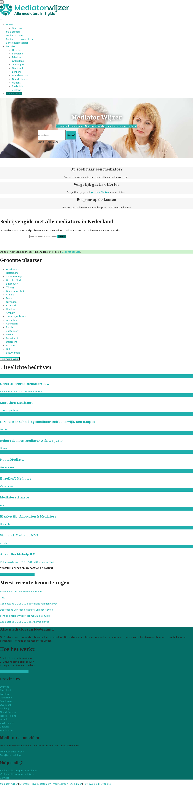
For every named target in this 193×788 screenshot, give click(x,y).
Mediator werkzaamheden (20, 39)
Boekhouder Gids (71, 251)
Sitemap (24, 783)
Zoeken (62, 237)
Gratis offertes (14, 93)
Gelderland (18, 60)
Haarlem (10, 309)
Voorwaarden (60, 783)
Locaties (10, 46)
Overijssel (17, 68)
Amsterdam (12, 269)
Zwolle (10, 327)
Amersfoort (12, 319)
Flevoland (17, 53)
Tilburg (10, 287)
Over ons (17, 28)
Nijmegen (11, 301)
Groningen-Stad (15, 290)
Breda (9, 298)
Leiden (10, 334)
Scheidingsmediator (17, 42)
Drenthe (16, 49)
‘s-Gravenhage (14, 276)
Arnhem (10, 312)
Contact (4, 777)
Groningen (18, 64)
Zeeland (16, 89)
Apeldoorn (12, 323)
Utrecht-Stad (13, 280)
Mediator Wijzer (8, 783)
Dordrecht (11, 341)
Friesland (17, 57)
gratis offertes (100, 192)
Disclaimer (76, 783)
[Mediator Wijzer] (34, 14)
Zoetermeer (12, 330)
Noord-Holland (20, 78)
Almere (10, 294)
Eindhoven (12, 283)
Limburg (16, 71)
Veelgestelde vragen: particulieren (18, 770)
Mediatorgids (13, 31)
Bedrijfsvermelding (10, 755)
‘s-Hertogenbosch (16, 316)
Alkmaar (10, 345)
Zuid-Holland (19, 86)
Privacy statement (41, 783)
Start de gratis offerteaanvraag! (17, 574)
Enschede (11, 305)
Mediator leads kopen (12, 751)
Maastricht (12, 338)
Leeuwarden (13, 352)
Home (9, 24)
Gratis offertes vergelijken (14, 671)
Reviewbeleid (91, 783)
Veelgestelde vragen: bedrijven (17, 774)
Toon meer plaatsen (9, 359)
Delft (9, 349)
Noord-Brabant (20, 75)
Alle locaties (7, 730)
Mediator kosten (15, 35)
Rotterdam (12, 272)
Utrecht (16, 82)
